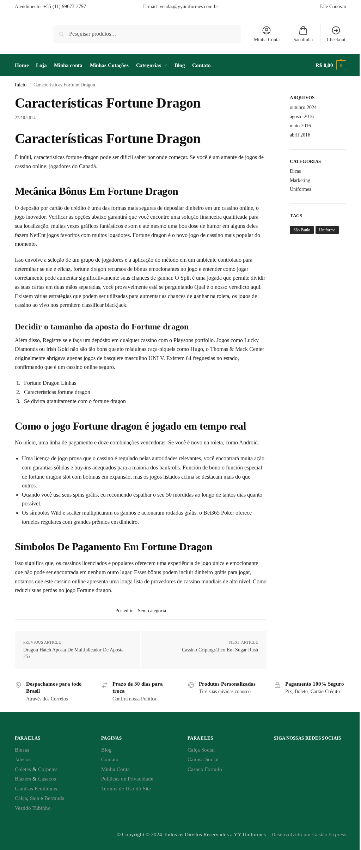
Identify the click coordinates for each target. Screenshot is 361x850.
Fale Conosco (332, 6)
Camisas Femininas (36, 788)
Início (20, 84)
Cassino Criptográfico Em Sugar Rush (220, 649)
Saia (34, 798)
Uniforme (327, 229)
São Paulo (301, 229)
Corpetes (47, 769)
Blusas (22, 750)
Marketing (300, 180)
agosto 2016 (302, 116)
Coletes (23, 769)
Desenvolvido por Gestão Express (308, 834)
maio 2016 (300, 125)
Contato (109, 759)
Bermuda (54, 798)
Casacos (47, 779)
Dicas (295, 171)
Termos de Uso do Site (126, 788)
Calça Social (201, 750)
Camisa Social (203, 759)
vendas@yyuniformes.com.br (189, 6)
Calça (21, 798)
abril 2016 (300, 135)
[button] (331, 65)
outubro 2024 (303, 107)
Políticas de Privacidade (127, 779)
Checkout (336, 39)
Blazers (23, 779)
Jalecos (23, 759)
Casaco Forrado (205, 769)
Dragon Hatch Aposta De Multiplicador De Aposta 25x (73, 653)
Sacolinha (303, 39)
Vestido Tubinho (33, 808)
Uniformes (300, 189)
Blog (106, 750)
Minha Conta (267, 39)
